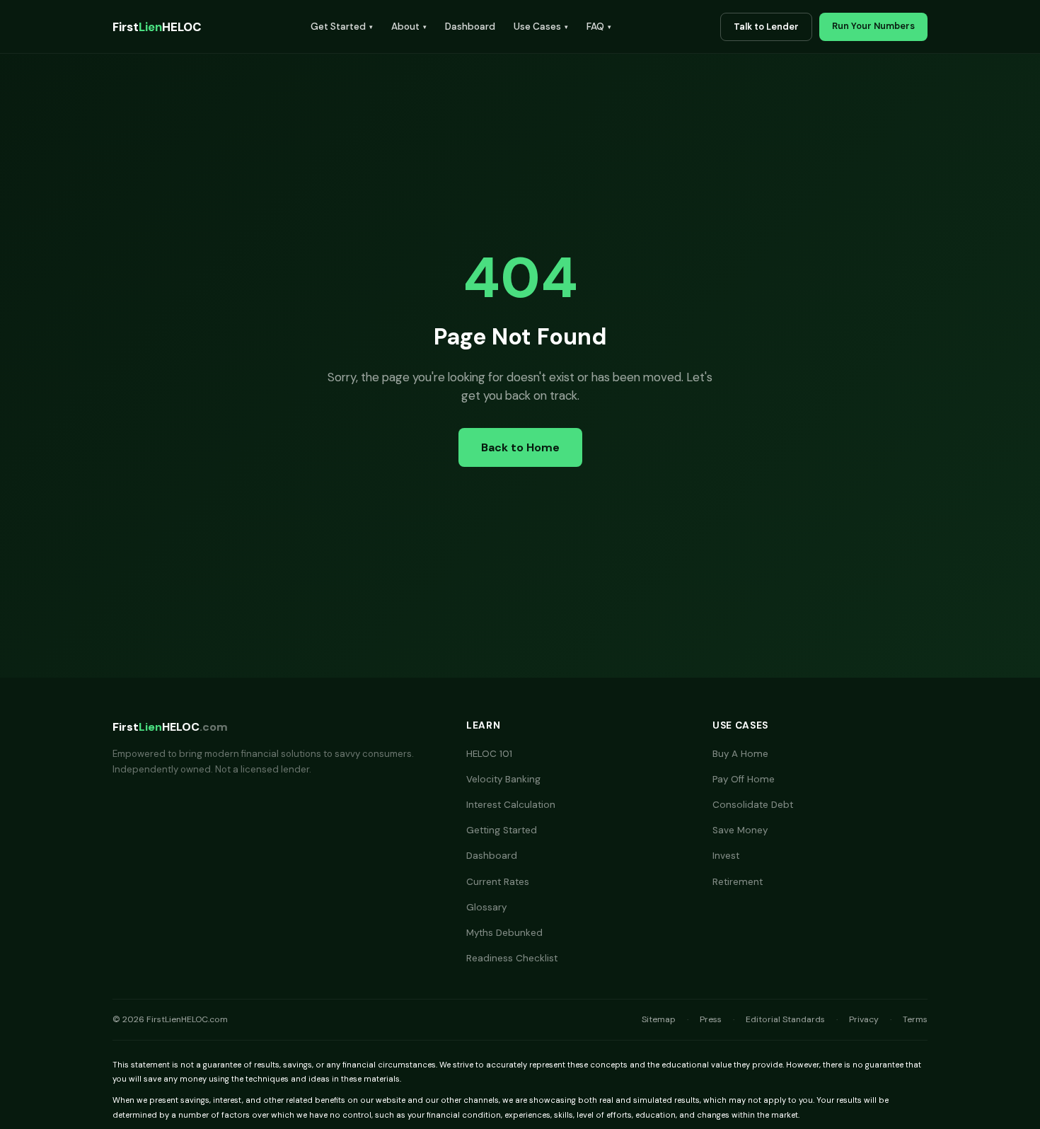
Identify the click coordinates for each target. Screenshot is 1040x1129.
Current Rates (497, 882)
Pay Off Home (743, 779)
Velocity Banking (503, 779)
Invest (725, 856)
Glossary (486, 907)
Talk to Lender (766, 27)
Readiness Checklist (511, 958)
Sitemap (659, 1019)
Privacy (864, 1019)
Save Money (740, 830)
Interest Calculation (510, 805)
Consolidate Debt (752, 805)
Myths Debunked (504, 933)
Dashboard (470, 27)
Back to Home (520, 447)
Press (711, 1019)
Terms (915, 1019)
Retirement (737, 882)
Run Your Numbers (873, 26)
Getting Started (501, 830)
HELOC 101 (489, 754)
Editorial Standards (785, 1019)
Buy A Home (740, 754)
